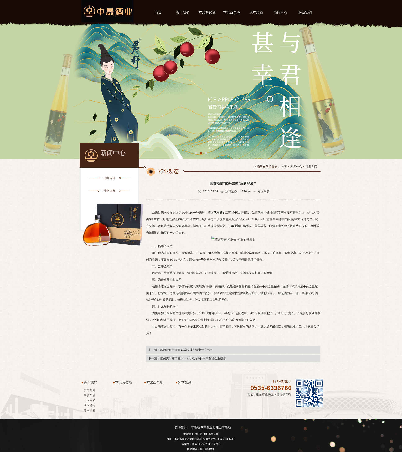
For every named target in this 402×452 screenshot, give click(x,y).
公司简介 (89, 390)
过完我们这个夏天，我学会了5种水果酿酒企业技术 (193, 358)
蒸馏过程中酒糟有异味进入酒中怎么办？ (186, 350)
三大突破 (89, 400)
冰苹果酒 (184, 382)
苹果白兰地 (155, 382)
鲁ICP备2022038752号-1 (206, 444)
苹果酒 (195, 427)
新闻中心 (296, 166)
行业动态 (311, 166)
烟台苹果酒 (223, 427)
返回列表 (263, 191)
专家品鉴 (89, 410)
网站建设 (192, 449)
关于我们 (90, 382)
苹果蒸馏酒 (123, 382)
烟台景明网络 (207, 449)
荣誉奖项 (89, 395)
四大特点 (89, 405)
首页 (284, 166)
